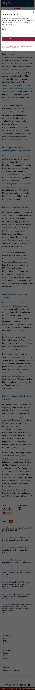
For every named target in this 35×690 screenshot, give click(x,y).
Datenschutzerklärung (14, 46)
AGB (27, 46)
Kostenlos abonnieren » (18, 39)
